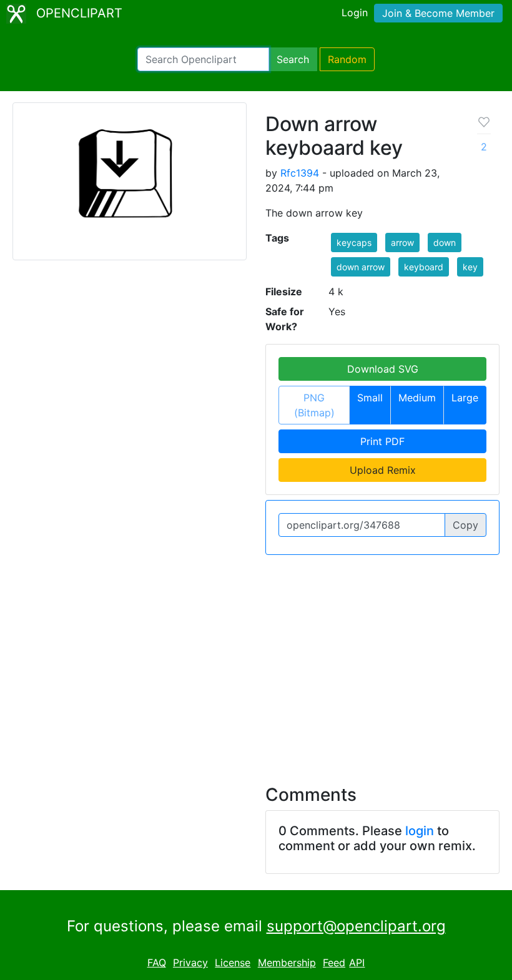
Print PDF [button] (382, 441)
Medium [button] (417, 397)
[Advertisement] (256, 662)
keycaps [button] (354, 242)
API (357, 962)
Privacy (190, 962)
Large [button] (464, 397)
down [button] (444, 242)
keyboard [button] (423, 267)
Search (293, 59)
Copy (465, 525)
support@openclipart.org (356, 926)
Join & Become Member (438, 13)
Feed (334, 962)
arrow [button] (402, 242)
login (419, 830)
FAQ (156, 962)
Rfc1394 (299, 173)
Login (355, 12)
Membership (287, 962)
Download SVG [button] (382, 369)
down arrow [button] (361, 267)
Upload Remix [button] (383, 470)
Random (347, 59)
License (232, 962)
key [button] (470, 267)
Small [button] (370, 397)
